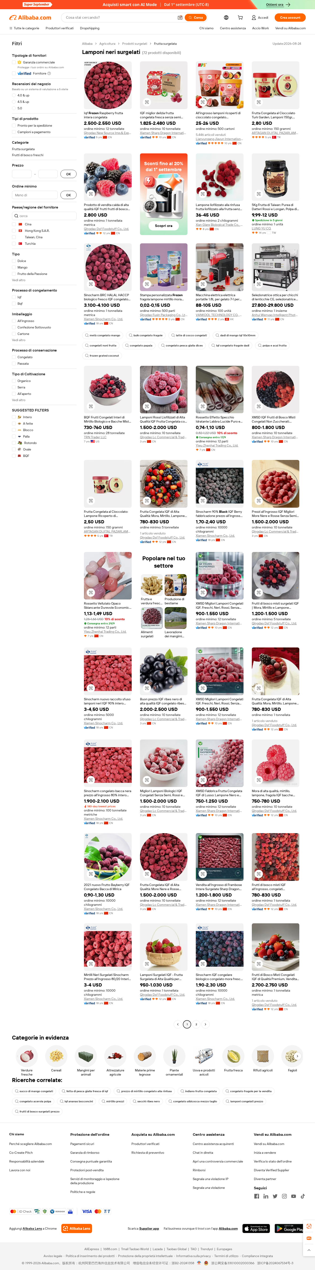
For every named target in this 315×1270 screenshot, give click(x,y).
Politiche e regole (82, 1192)
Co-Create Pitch (21, 1152)
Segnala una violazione (209, 1188)
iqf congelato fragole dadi (232, 345)
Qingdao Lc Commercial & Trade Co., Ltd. (164, 437)
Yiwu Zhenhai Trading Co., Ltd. (217, 445)
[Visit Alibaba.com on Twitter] (275, 1196)
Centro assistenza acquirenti (213, 1144)
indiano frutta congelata (201, 1091)
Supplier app (149, 1228)
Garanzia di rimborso (84, 1152)
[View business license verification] (199, 1263)
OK (68, 174)
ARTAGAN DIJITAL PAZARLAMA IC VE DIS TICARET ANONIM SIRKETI (276, 133)
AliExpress (91, 1249)
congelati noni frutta (103, 345)
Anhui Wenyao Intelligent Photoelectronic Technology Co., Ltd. (276, 315)
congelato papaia (141, 345)
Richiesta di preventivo (147, 1152)
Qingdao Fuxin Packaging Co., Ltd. (164, 315)
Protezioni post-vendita (87, 1170)
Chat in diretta (203, 1152)
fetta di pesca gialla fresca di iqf (87, 1091)
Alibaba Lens (32, 1228)
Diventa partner (265, 1179)
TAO (193, 1249)
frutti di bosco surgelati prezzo (39, 1111)
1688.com (110, 1249)
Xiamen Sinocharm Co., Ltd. (103, 319)
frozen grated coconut (104, 355)
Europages (224, 1249)
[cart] (241, 18)
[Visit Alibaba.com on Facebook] (256, 1196)
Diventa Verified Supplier (271, 1170)
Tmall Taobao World (135, 1249)
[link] (309, 1226)
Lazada (158, 1249)
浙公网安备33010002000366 (232, 1263)
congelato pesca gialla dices (184, 345)
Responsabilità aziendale (26, 1161)
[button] (180, 17)
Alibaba (87, 43)
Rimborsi (199, 1170)
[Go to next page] (205, 1024)
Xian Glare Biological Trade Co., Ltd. (220, 225)
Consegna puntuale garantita (91, 1161)
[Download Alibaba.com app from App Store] (256, 1228)
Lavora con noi (19, 1170)
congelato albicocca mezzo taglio (195, 1101)
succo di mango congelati (36, 1091)
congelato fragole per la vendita (251, 1091)
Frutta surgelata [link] (165, 43)
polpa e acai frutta (275, 345)
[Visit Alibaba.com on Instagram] (284, 1196)
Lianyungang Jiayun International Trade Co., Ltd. (220, 139)
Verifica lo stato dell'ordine (273, 1161)
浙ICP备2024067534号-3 (275, 1263)
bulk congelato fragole (148, 335)
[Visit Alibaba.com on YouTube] (293, 1196)
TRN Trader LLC (95, 437)
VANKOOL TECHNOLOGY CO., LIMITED (220, 315)
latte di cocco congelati (191, 335)
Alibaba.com (228, 1228)
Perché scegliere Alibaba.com (30, 1144)
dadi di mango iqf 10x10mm (238, 335)
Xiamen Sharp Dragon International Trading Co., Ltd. (164, 133)
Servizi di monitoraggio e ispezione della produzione (94, 1181)
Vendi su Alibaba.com (269, 1144)
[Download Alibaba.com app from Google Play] (290, 1228)
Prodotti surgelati (134, 43)
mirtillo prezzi (115, 1101)
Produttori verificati (145, 1144)
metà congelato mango (105, 335)
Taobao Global (176, 1249)
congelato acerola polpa (35, 1101)
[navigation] (44, 534)
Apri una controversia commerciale (218, 1161)
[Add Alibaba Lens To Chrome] (76, 1228)
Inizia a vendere (265, 1152)
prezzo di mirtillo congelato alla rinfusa (146, 1091)
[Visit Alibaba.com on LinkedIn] (266, 1196)
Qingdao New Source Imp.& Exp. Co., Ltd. (108, 133)
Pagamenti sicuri (82, 1144)
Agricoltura (107, 43)
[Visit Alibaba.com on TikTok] (303, 1196)
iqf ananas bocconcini (79, 1101)
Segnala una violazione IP (211, 1179)
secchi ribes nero (148, 1101)
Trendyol (206, 1249)
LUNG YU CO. (261, 228)
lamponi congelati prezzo (246, 1101)
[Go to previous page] (178, 1024)
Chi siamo (16, 1134)
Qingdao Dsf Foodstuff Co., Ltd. (106, 229)
